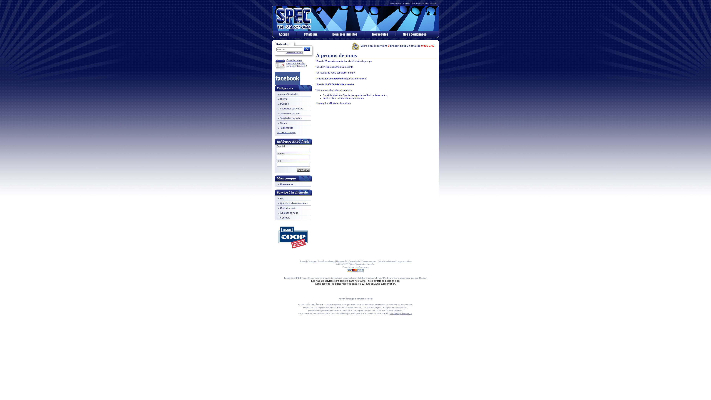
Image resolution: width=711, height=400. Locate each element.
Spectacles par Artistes (291, 108)
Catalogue (311, 261)
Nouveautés (341, 261)
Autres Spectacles (289, 94)
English (433, 3)
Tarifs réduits (286, 128)
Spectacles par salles (291, 118)
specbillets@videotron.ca (401, 313)
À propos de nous (289, 213)
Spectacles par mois (290, 113)
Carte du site (354, 261)
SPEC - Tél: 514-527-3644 (294, 18)
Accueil (303, 261)
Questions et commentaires (294, 203)
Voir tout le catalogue (286, 132)
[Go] (307, 49)
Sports (283, 123)
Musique (284, 104)
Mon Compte (395, 3)
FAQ (282, 198)
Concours (285, 217)
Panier (406, 3)
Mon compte (286, 184)
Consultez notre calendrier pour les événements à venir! (296, 63)
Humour (284, 99)
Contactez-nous (288, 208)
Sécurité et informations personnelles (394, 261)
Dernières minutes (326, 261)
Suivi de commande (419, 3)
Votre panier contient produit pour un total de (397, 45)
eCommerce (363, 267)
